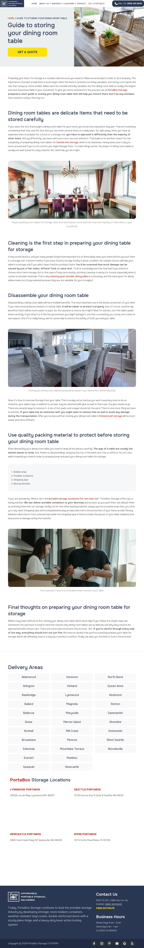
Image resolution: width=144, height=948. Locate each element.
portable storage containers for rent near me (73, 498)
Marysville (72, 713)
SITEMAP (53, 943)
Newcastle (72, 767)
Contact (81, 3)
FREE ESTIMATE (105, 908)
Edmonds (29, 749)
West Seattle (115, 740)
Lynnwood (72, 695)
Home (34, 3)
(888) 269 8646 (130, 3)
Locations (69, 3)
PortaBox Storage (117, 90)
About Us (44, 3)
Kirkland (72, 686)
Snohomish (115, 731)
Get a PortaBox (96, 3)
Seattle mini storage (67, 142)
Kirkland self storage (110, 416)
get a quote (27, 52)
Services (56, 3)
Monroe (72, 740)
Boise (28, 722)
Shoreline (115, 722)
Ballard (28, 704)
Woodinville (115, 749)
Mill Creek (72, 731)
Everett (29, 758)
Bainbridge (29, 695)
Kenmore (72, 677)
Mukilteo (72, 758)
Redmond (115, 695)
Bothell (28, 731)
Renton (115, 704)
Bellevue (28, 713)
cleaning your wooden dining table (69, 276)
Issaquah (28, 767)
